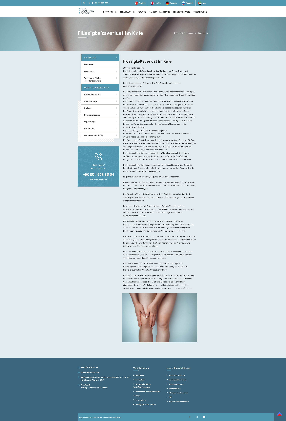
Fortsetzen (140, 379)
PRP (170, 397)
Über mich (140, 375)
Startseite (178, 32)
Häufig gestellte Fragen (146, 404)
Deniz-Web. (117, 417)
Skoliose (87, 107)
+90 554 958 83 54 (101, 3)
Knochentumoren (176, 384)
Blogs (138, 395)
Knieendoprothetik (92, 94)
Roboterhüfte (175, 388)
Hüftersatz (89, 128)
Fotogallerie (141, 400)
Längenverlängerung (93, 135)
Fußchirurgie (89, 121)
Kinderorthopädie (92, 114)
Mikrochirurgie (90, 101)
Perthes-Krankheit (177, 375)
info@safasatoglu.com (98, 179)
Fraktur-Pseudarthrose (179, 401)
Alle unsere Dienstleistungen (148, 391)
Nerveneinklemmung (177, 379)
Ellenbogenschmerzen (178, 392)
